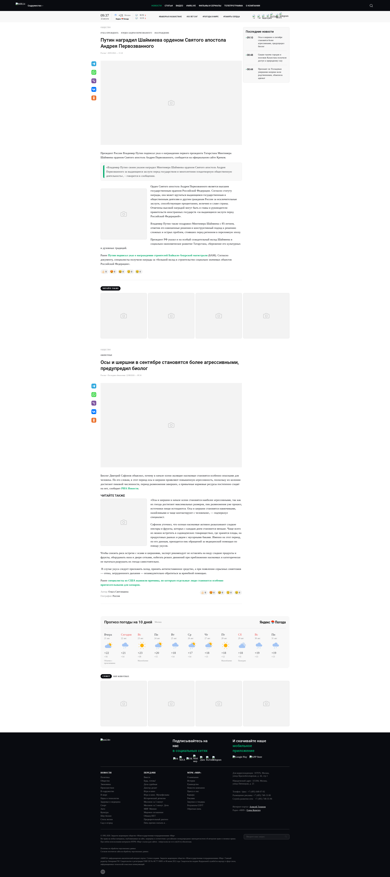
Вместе (147, 777)
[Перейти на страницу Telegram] (216, 758)
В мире (104, 795)
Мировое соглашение (153, 812)
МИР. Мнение (150, 809)
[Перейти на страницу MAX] (182, 758)
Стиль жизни (107, 819)
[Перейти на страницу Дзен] (203, 758)
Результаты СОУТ (195, 805)
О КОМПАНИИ (253, 5)
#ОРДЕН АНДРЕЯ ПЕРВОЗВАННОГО (136, 33)
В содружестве (107, 791)
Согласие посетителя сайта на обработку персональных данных (124, 851)
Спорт (103, 805)
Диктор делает (150, 788)
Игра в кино (149, 791)
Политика (105, 777)
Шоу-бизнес (106, 816)
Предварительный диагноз (156, 819)
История (191, 781)
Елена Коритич (254, 810)
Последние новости (260, 31)
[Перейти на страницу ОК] (189, 758)
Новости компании (196, 788)
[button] (35, 5)
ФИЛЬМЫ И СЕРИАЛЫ (210, 5)
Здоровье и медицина (110, 802)
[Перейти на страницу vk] (175, 758)
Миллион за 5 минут (153, 802)
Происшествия (107, 788)
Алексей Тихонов (258, 807)
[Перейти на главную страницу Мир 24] (20, 6)
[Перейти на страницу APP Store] (256, 759)
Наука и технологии (110, 798)
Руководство (193, 784)
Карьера (190, 795)
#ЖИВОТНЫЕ (106, 355)
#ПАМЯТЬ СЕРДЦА (231, 17)
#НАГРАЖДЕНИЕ (161, 33)
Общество (105, 781)
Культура (104, 812)
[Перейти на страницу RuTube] (210, 758)
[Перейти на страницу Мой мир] (196, 759)
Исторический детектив (155, 798)
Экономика (106, 784)
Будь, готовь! (150, 781)
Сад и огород (107, 823)
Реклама (191, 798)
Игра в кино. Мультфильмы (156, 795)
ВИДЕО (179, 5)
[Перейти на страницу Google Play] (240, 759)
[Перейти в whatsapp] (94, 72)
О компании (193, 777)
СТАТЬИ (169, 5)
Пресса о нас (193, 791)
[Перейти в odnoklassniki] (94, 98)
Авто (103, 809)
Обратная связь (194, 809)
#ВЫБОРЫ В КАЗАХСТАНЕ (170, 17)
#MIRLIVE (191, 5)
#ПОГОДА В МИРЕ (210, 17)
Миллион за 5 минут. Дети (156, 805)
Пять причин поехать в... (155, 823)
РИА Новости (129, 488)
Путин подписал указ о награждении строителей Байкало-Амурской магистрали (157, 255)
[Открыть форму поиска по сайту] (371, 6)
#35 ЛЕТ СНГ (192, 17)
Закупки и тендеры (196, 802)
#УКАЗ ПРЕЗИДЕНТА (110, 33)
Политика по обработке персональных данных (118, 848)
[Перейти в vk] (94, 89)
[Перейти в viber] (94, 81)
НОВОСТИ (156, 5)
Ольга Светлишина (118, 591)
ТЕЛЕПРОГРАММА (233, 5)
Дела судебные (150, 784)
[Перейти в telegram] (94, 64)
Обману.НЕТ (150, 816)
